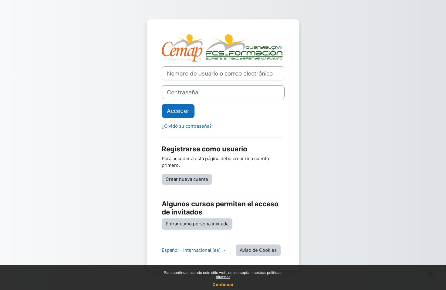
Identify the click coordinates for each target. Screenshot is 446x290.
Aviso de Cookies (258, 250)
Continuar (223, 284)
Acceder (178, 110)
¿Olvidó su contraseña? (187, 126)
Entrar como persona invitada (197, 224)
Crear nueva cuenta (187, 179)
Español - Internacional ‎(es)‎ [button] (192, 250)
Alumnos (223, 277)
